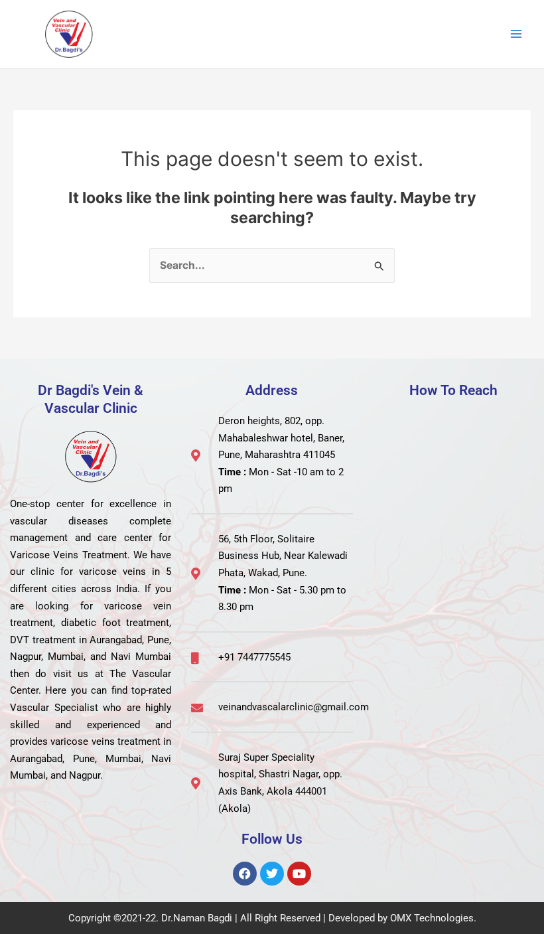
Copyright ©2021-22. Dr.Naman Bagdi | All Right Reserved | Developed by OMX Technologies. (272, 918)
